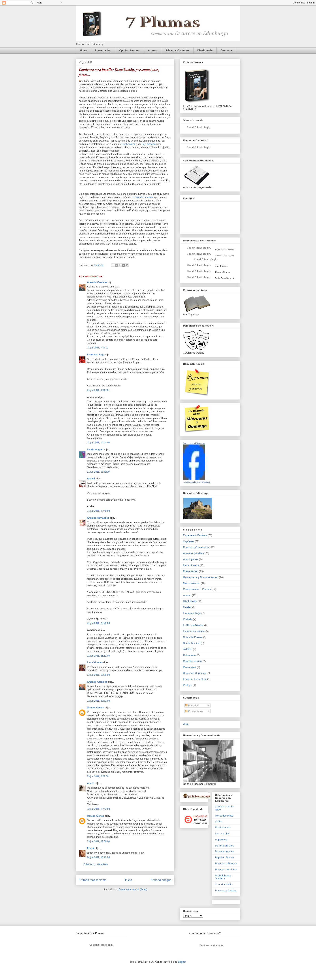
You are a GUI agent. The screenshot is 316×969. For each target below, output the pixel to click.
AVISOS (187, 649)
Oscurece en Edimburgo (194, 443)
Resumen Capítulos (194, 673)
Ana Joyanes (221, 266)
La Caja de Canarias (142, 197)
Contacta (226, 50)
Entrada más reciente (92, 880)
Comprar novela (192, 661)
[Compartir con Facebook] (123, 265)
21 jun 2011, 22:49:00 (98, 511)
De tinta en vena (224, 851)
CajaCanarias (128, 144)
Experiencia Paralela (195, 535)
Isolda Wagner (95, 449)
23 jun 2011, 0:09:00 (97, 776)
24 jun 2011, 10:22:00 (98, 857)
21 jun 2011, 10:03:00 (98, 442)
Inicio (128, 880)
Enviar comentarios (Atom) (133, 889)
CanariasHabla (223, 884)
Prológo (187, 685)
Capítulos (188, 541)
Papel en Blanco (224, 857)
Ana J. (90, 783)
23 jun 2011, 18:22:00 (98, 809)
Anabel (91, 478)
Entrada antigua (161, 880)
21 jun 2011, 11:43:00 (98, 471)
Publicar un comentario (95, 864)
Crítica (219, 821)
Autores (153, 50)
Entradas (193, 705)
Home (83, 50)
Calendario (189, 655)
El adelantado (223, 827)
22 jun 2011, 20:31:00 (98, 700)
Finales (187, 607)
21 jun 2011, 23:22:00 (98, 623)
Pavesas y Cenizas (226, 890)
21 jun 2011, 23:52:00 (98, 655)
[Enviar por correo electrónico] (113, 265)
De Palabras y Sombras (223, 877)
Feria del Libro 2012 (194, 679)
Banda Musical (191, 643)
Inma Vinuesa (95, 662)
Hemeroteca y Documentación (200, 577)
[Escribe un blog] (116, 265)
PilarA (90, 848)
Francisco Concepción (196, 547)
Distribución (205, 50)
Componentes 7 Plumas (197, 589)
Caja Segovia (149, 144)
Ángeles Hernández (98, 517)
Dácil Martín (190, 601)
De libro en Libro (224, 845)
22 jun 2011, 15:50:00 (98, 675)
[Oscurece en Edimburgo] (194, 478)
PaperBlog (221, 839)
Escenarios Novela (194, 631)
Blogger (182, 961)
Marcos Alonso (95, 707)
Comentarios (195, 711)
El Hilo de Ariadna (193, 625)
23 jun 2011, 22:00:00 (98, 841)
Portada (187, 619)
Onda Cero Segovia (224, 278)
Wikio (186, 724)
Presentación (103, 50)
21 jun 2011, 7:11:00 (97, 347)
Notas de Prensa (192, 637)
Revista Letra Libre (226, 869)
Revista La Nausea (226, 863)
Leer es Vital (222, 833)
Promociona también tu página (196, 482)
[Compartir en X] (120, 265)
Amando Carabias (97, 282)
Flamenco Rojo (95, 354)
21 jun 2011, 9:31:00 (97, 390)
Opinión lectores (129, 50)
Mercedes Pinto (224, 815)
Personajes (189, 667)
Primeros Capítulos (177, 50)
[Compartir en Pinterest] (127, 265)
